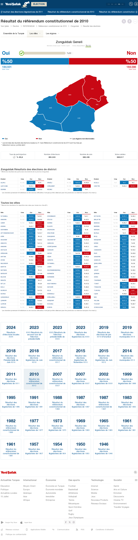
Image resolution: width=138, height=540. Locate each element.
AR (116, 4)
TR (109, 4)
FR (119, 4)
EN (112, 4)
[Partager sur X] (124, 21)
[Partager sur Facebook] (130, 21)
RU (123, 4)
